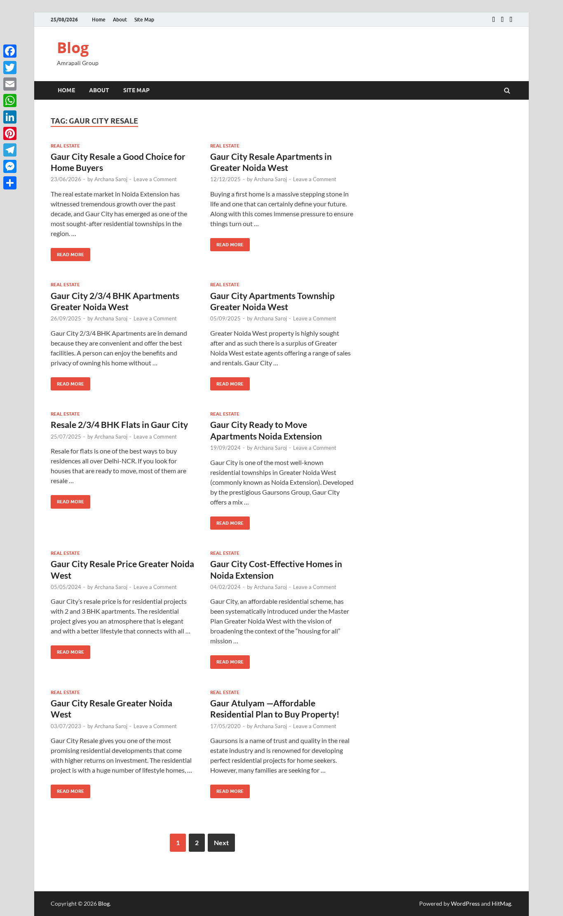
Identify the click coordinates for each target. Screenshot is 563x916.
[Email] (10, 84)
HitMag (501, 903)
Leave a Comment (155, 179)
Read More (67, 252)
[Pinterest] (10, 133)
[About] (502, 19)
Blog (73, 47)
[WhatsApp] (10, 100)
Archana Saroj (110, 179)
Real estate (65, 146)
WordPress (465, 903)
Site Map (144, 19)
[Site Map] (510, 19)
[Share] (10, 183)
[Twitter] (10, 67)
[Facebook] (10, 51)
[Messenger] (10, 166)
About (120, 19)
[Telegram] (10, 150)
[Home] (493, 19)
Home (99, 19)
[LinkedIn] (10, 117)
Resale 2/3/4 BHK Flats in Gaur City (119, 424)
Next (221, 842)
